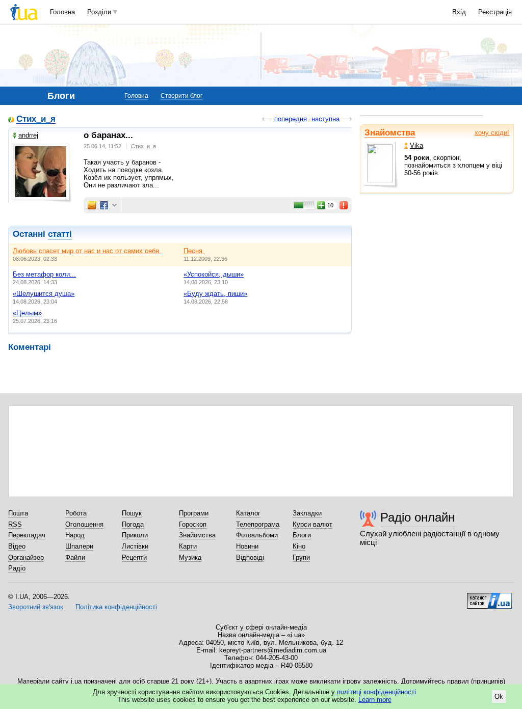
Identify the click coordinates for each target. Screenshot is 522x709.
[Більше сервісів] (114, 205)
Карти (188, 546)
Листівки (135, 546)
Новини (247, 546)
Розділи (99, 12)
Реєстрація (495, 12)
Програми (193, 513)
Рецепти (134, 557)
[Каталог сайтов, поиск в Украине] (489, 597)
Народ (75, 535)
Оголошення (84, 524)
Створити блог (181, 95)
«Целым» (27, 313)
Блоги (302, 535)
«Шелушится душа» (43, 293)
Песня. (194, 251)
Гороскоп (192, 524)
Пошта (18, 513)
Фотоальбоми (257, 535)
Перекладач (26, 535)
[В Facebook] (104, 205)
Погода (133, 524)
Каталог (248, 513)
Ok (498, 696)
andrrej (28, 135)
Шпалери (79, 546)
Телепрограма (257, 524)
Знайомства (389, 133)
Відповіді (250, 557)
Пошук (132, 513)
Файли (75, 557)
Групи (301, 557)
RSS (15, 524)
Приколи (135, 535)
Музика (190, 557)
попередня (290, 119)
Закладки (307, 513)
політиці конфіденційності (376, 692)
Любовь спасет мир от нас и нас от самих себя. (87, 251)
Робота (76, 513)
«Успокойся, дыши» (214, 274)
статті (60, 234)
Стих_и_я (36, 119)
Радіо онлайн (417, 517)
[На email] (92, 205)
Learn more (375, 699)
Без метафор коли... (44, 274)
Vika (416, 145)
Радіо (16, 568)
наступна (325, 119)
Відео (16, 546)
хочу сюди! (492, 133)
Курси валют (312, 524)
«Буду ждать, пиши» (215, 293)
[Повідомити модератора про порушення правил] (344, 205)
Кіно (299, 546)
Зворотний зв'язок (35, 607)
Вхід (459, 12)
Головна (62, 12)
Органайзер (26, 557)
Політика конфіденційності (116, 607)
